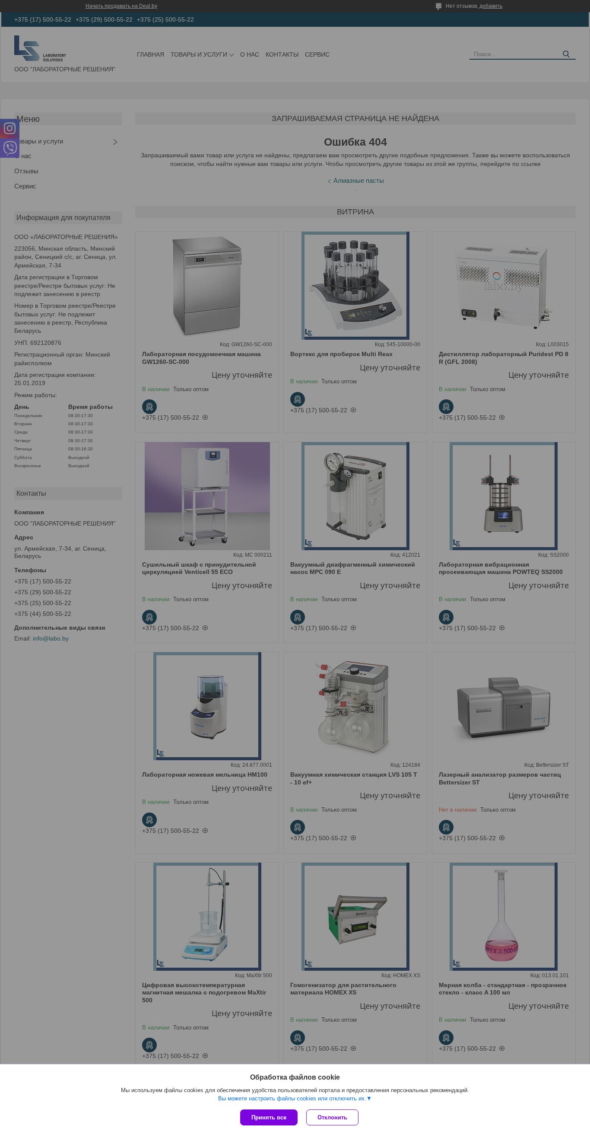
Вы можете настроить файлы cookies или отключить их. (292, 1098)
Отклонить (332, 1117)
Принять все (268, 1117)
